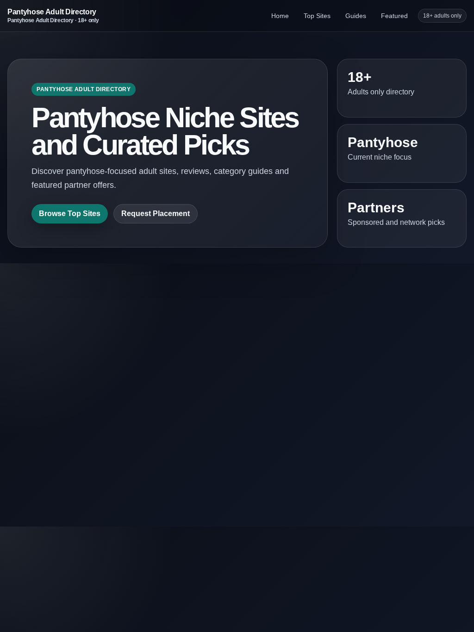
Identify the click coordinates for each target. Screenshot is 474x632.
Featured (394, 15)
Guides (355, 15)
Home (280, 15)
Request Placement (155, 213)
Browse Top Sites (69, 213)
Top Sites (317, 15)
